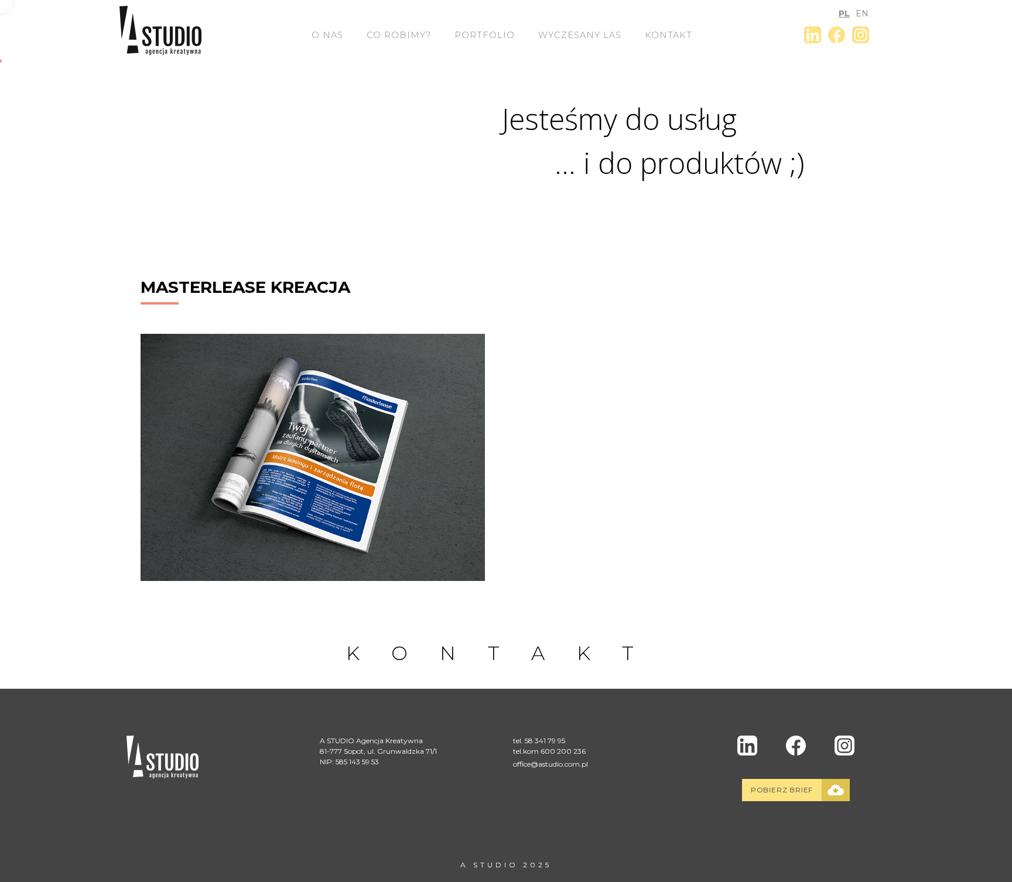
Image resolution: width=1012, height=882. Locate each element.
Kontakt (668, 35)
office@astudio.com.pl (550, 764)
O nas (327, 35)
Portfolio (484, 35)
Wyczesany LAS (579, 35)
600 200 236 (563, 751)
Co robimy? (399, 35)
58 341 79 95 (545, 740)
